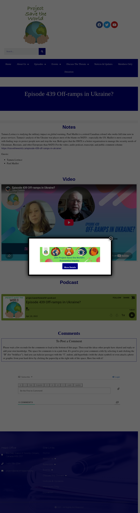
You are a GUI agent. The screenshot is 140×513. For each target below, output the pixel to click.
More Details (70, 267)
